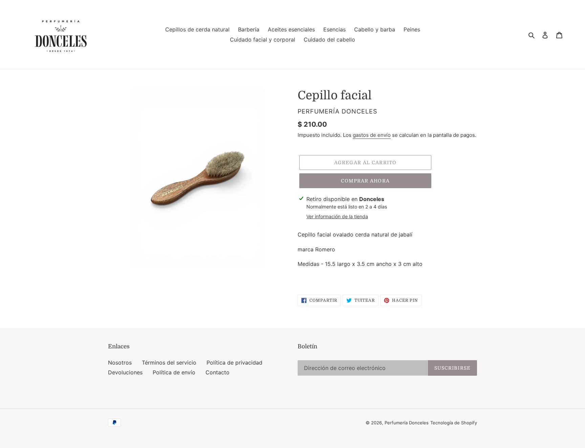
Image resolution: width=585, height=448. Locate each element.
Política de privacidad (234, 362)
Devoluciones (125, 372)
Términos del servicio (169, 362)
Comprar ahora (365, 180)
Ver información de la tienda (337, 216)
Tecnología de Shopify (453, 422)
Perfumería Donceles (407, 422)
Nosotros (120, 362)
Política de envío (174, 372)
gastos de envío (372, 135)
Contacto (217, 372)
